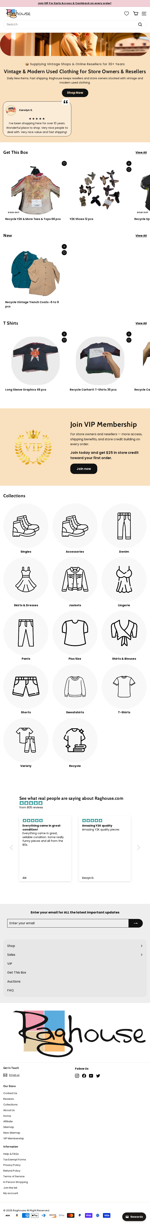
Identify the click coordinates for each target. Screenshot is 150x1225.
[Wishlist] (126, 13)
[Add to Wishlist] (64, 163)
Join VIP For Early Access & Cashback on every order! (74, 3)
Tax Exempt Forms (14, 1159)
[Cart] (135, 13)
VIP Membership (13, 1138)
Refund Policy (11, 1171)
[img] (77, 803)
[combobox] (75, 24)
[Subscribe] (136, 923)
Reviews (8, 1099)
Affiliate (8, 1121)
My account (10, 1193)
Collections (10, 1104)
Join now (84, 469)
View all (141, 152)
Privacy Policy (12, 1165)
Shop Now (75, 92)
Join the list (10, 1188)
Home (7, 1116)
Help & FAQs (11, 1154)
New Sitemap (11, 1133)
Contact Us (10, 1093)
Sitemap (8, 1127)
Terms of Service (14, 1176)
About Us (9, 1110)
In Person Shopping (15, 1182)
